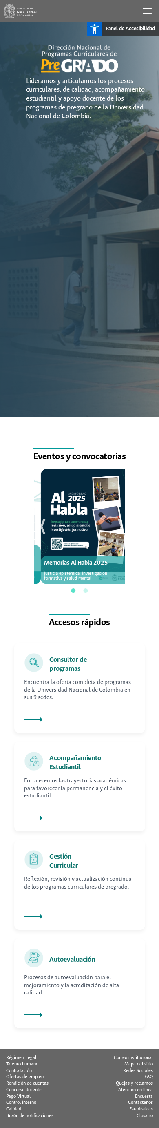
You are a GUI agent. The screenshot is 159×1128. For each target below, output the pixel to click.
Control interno (21, 1102)
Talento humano (22, 1064)
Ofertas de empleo (25, 1076)
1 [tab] (73, 590)
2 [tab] (86, 590)
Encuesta (144, 1096)
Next (118, 526)
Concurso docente (24, 1090)
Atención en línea (135, 1090)
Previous (41, 526)
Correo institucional (133, 1057)
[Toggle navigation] (148, 11)
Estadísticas (141, 1109)
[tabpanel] (80, 526)
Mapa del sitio (138, 1064)
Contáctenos (140, 1102)
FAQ (148, 1076)
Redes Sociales (138, 1070)
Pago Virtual (18, 1096)
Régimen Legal (21, 1057)
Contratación (19, 1070)
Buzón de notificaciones (29, 1115)
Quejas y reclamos (134, 1083)
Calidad (13, 1109)
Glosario (145, 1115)
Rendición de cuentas (27, 1083)
